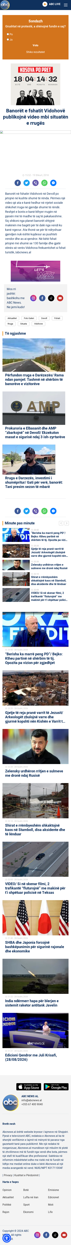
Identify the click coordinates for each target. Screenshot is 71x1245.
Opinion (7, 1190)
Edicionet (53, 1197)
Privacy (8, 1175)
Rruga (10, 323)
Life (50, 1212)
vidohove (38, 323)
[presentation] (62, 523)
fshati (57, 318)
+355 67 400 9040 (32, 1104)
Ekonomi (28, 1212)
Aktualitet (12, 318)
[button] (6, 1238)
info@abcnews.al (31, 1100)
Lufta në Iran (30, 1197)
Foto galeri (29, 318)
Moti (50, 1205)
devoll (44, 318)
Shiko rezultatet (35, 52)
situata (23, 323)
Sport (26, 1205)
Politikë (6, 1205)
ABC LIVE (54, 4)
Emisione (53, 1190)
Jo (11, 40)
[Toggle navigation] (66, 5)
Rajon (5, 1212)
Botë (26, 1190)
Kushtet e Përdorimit (26, 1175)
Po (11, 34)
